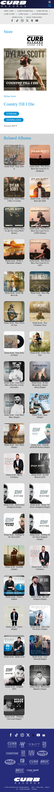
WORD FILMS (17, 17)
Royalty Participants (25, 789)
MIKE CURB (8, 11)
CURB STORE (9, 14)
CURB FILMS (23, 14)
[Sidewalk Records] (44, 744)
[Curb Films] (34, 762)
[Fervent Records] (22, 762)
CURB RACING (42, 11)
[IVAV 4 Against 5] (31, 753)
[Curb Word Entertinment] (33, 770)
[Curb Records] (12, 744)
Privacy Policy (40, 787)
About (33, 787)
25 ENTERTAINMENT (40, 14)
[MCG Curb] (42, 753)
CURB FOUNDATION (25, 11)
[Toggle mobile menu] (49, 2)
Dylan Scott (10, 96)
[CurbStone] (12, 753)
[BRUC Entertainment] (20, 770)
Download (13, 120)
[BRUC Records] (45, 762)
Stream (11, 113)
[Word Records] (22, 744)
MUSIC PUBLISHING (34, 17)
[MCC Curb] (10, 762)
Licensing (34, 789)
